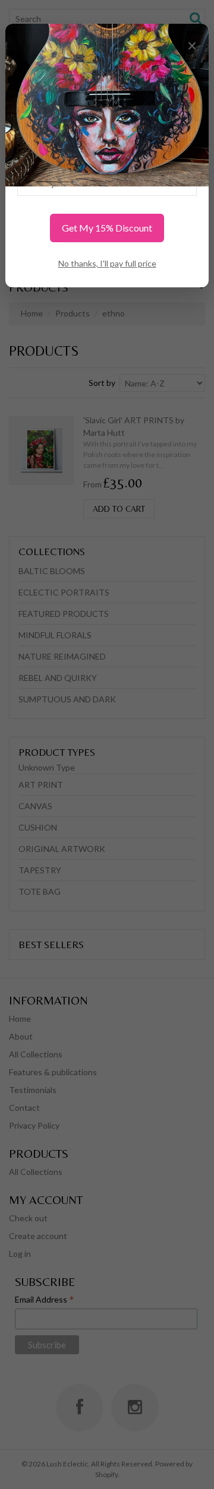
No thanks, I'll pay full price (107, 263)
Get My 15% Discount (107, 227)
